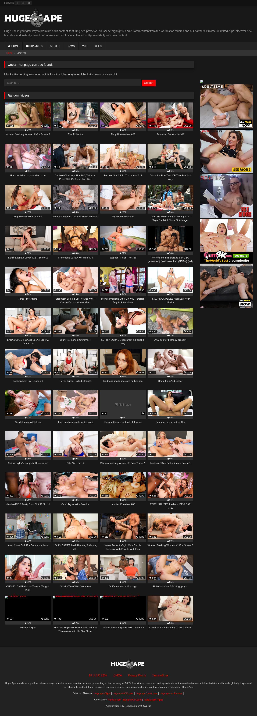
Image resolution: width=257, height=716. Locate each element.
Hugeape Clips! (102, 693)
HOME (15, 46)
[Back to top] (246, 705)
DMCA (117, 675)
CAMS (71, 46)
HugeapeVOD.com (123, 693)
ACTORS (55, 46)
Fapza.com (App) (153, 699)
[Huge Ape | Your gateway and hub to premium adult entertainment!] (34, 19)
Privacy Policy (137, 675)
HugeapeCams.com (146, 693)
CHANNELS (35, 46)
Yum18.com (114, 699)
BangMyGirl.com (132, 699)
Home (9, 53)
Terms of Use (160, 675)
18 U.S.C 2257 (98, 675)
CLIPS (98, 46)
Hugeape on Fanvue (171, 693)
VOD (84, 46)
